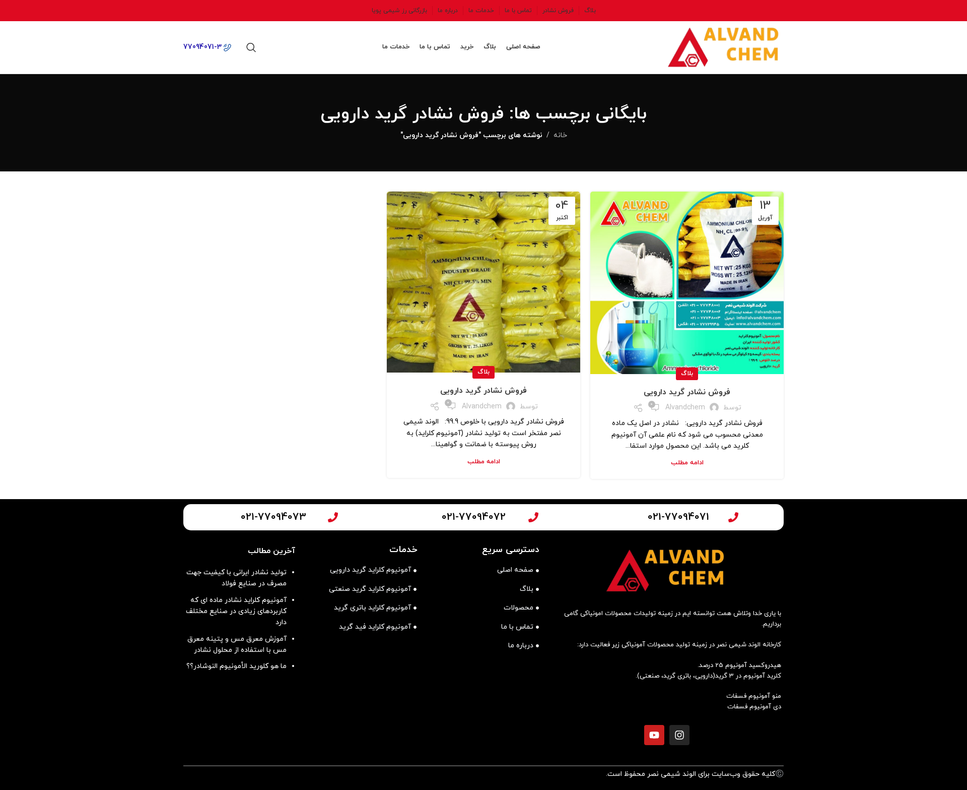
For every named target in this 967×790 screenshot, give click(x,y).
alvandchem (685, 407)
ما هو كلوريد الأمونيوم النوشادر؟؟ (236, 666)
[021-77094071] (733, 517)
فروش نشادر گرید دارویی (687, 392)
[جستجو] (251, 47)
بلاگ (687, 374)
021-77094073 (273, 517)
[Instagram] (679, 735)
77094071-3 (203, 47)
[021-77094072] (533, 517)
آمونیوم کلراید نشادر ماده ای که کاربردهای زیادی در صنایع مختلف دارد (236, 611)
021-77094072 (474, 517)
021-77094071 (678, 517)
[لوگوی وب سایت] (725, 46)
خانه (560, 135)
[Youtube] (654, 735)
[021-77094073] (333, 517)
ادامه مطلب (687, 462)
